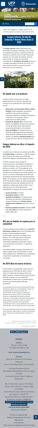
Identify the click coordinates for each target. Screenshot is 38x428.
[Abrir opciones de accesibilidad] (2, 79)
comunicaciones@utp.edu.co (21, 352)
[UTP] (12, 4)
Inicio (5, 29)
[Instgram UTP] (20, 331)
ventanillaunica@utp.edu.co (19, 404)
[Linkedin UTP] (23, 331)
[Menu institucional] (3, 4)
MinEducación (19, 379)
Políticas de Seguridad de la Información (19, 417)
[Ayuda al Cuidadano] (26, 331)
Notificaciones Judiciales (19, 410)
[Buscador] (35, 23)
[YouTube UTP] (17, 331)
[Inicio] (36, 417)
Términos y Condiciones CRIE (18, 415)
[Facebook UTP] (11, 331)
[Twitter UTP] (14, 331)
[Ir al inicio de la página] (35, 417)
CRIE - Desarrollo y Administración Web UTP (17, 425)
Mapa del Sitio (19, 420)
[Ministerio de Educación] (28, 4)
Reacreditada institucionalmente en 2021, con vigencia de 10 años (19, 372)
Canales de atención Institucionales (19, 407)
